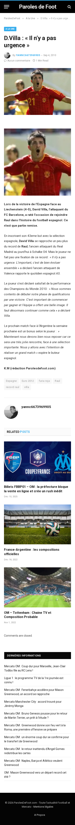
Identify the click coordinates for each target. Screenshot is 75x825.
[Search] (69, 6)
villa (26, 387)
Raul (57, 380)
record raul (12, 387)
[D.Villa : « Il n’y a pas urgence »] (37, 114)
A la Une (10, 29)
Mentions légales (43, 806)
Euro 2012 (28, 380)
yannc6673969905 (28, 55)
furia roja (44, 380)
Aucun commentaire (18, 60)
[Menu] (6, 6)
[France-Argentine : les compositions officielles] (37, 524)
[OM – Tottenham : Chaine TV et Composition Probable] (37, 587)
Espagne (11, 380)
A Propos (39, 814)
